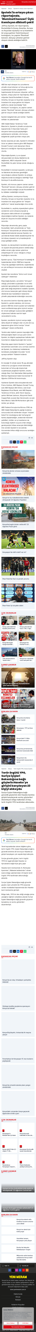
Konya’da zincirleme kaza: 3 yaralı (21, 2)
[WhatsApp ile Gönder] (25, 442)
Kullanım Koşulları (18, 1305)
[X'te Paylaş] (6, 46)
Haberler (3, 8)
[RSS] (27, 1270)
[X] (13, 1270)
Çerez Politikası (11, 1323)
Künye (18, 1297)
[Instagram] (16, 1270)
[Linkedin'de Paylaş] (18, 442)
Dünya (10, 8)
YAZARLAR (25, 1265)
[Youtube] (23, 1270)
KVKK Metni (25, 1323)
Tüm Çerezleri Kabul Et (18, 1327)
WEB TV (7, 1265)
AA (9, 71)
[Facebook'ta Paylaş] (2, 46)
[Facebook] (9, 1270)
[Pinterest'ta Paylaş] (21, 442)
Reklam (18, 1300)
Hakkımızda (18, 1294)
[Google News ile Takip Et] (31, 71)
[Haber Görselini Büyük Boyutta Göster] (18, 59)
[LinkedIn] (20, 1270)
